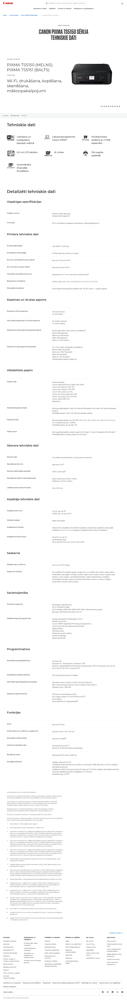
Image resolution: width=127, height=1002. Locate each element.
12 (84, 696)
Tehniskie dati (14, 115)
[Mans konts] (122, 3)
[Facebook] (103, 992)
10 (65, 511)
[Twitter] (117, 992)
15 (68, 773)
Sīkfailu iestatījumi (9, 987)
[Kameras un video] (47, 9)
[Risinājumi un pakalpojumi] (94, 9)
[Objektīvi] (56, 9)
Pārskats (5, 115)
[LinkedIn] (112, 992)
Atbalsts (24, 115)
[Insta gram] (107, 992)
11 (70, 513)
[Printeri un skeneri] (72, 9)
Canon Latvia (8, 992)
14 (65, 738)
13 (77, 701)
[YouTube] (122, 992)
